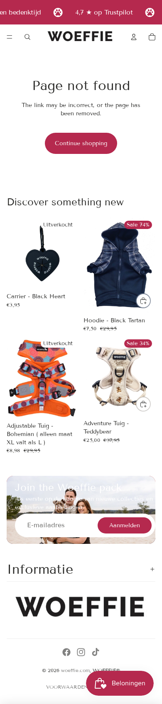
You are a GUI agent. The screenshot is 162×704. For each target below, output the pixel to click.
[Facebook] (66, 652)
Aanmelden (124, 525)
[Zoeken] (27, 37)
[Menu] (9, 36)
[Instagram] (81, 652)
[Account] (134, 37)
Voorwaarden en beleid (81, 687)
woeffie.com (75, 670)
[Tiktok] (96, 652)
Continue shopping (81, 143)
